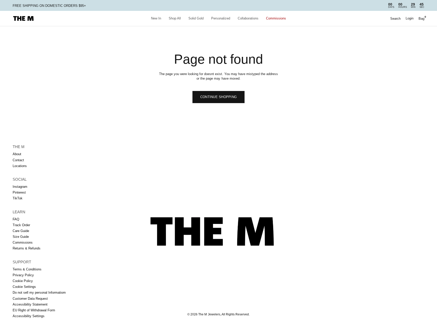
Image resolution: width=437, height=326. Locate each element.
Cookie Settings (24, 287)
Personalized (220, 18)
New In (156, 18)
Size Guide (21, 237)
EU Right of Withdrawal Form (34, 310)
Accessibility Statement (30, 304)
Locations (20, 166)
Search (395, 18)
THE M (19, 147)
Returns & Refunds (26, 248)
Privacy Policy (23, 275)
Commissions (276, 18)
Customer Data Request (30, 298)
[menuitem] (156, 18)
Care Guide (21, 231)
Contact (18, 160)
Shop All (175, 18)
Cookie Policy (23, 281)
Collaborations (248, 18)
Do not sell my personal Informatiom (39, 292)
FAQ (16, 219)
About (17, 154)
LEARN (19, 212)
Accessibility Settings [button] (29, 316)
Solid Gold (196, 18)
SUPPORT (22, 262)
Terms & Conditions (27, 269)
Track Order (21, 225)
